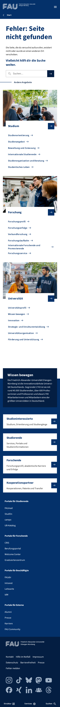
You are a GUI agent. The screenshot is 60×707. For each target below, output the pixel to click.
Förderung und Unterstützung (23, 339)
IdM (6, 594)
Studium (13, 126)
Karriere (9, 623)
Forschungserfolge (17, 228)
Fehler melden (13, 668)
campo (8, 519)
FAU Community (12, 629)
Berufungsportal (13, 548)
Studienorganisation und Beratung (26, 160)
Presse (8, 617)
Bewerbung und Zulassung (22, 148)
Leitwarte (9, 589)
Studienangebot (16, 141)
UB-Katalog (10, 525)
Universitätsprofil (17, 307)
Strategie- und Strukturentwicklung (26, 326)
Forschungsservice (17, 253)
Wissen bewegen (16, 314)
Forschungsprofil (17, 221)
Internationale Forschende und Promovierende (24, 247)
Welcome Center (13, 554)
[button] (30, 421)
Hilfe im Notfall (23, 656)
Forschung (15, 212)
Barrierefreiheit (28, 662)
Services (28, 703)
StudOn (8, 514)
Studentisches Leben (19, 167)
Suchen (49, 703)
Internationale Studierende (22, 154)
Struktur (7, 703)
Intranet (9, 583)
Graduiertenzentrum (15, 560)
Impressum (38, 656)
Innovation (14, 320)
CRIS (7, 542)
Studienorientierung (18, 135)
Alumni (8, 612)
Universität (15, 299)
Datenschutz (12, 662)
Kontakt (10, 656)
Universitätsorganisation (21, 333)
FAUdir (8, 577)
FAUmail (9, 508)
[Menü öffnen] (55, 7)
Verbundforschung (17, 234)
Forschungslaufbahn (18, 240)
